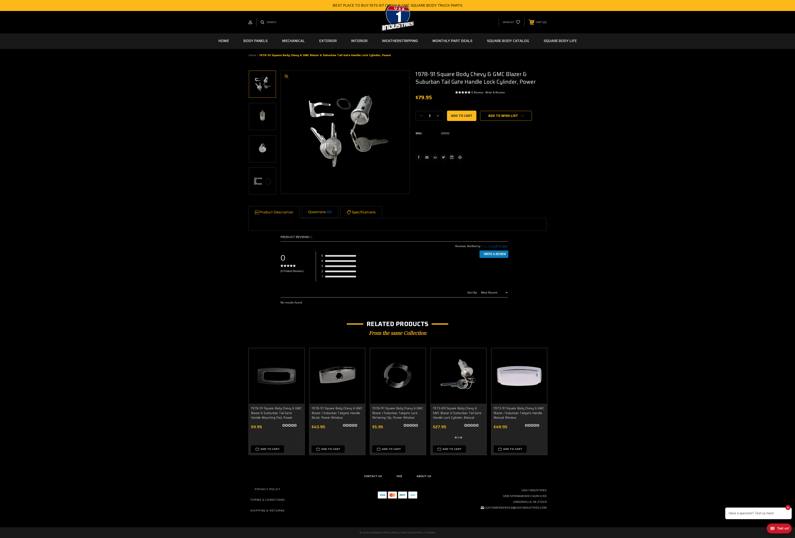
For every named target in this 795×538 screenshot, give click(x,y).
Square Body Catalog (508, 41)
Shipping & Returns (267, 510)
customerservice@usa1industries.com (516, 507)
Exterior (328, 41)
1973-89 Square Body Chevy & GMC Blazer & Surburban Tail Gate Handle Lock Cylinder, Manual (457, 413)
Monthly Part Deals (452, 41)
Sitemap (430, 532)
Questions (320, 212)
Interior (359, 41)
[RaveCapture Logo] (494, 246)
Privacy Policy (268, 489)
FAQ (399, 476)
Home (223, 41)
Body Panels (255, 41)
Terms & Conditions (267, 499)
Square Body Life (560, 41)
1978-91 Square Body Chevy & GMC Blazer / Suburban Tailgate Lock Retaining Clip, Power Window (397, 413)
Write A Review (495, 92)
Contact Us (373, 476)
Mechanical (293, 41)
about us (424, 476)
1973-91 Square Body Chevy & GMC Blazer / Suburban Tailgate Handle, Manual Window (519, 413)
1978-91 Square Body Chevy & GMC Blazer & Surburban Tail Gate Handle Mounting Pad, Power (276, 413)
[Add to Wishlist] (296, 367)
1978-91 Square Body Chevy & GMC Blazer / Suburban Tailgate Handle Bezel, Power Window (337, 413)
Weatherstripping (400, 41)
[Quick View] (296, 356)
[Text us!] (779, 529)
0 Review (477, 92)
